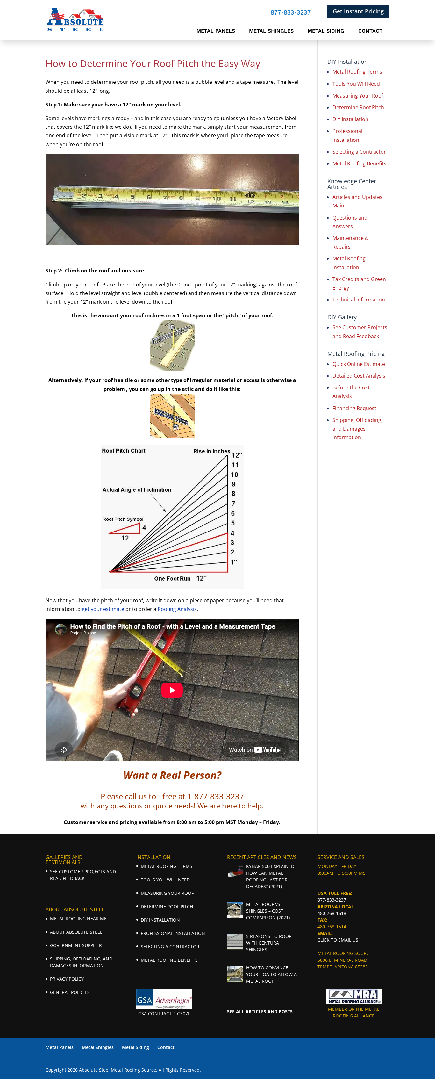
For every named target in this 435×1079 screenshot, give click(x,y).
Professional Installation (173, 933)
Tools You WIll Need (356, 83)
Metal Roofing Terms (357, 71)
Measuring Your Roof (357, 95)
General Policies (70, 992)
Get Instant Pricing (358, 11)
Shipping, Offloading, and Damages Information (357, 428)
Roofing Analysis (177, 608)
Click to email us (337, 940)
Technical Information (358, 299)
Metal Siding (326, 31)
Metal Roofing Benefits (359, 163)
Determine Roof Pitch (358, 107)
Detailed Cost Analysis (358, 375)
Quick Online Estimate (358, 363)
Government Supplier (76, 945)
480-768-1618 (331, 913)
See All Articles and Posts (260, 1012)
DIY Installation (350, 119)
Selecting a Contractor (359, 151)
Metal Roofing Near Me (78, 919)
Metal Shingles (271, 31)
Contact (370, 31)
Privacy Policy (67, 979)
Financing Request (354, 408)
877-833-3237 (331, 900)
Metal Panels (215, 31)
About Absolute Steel (76, 932)
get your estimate (103, 608)
